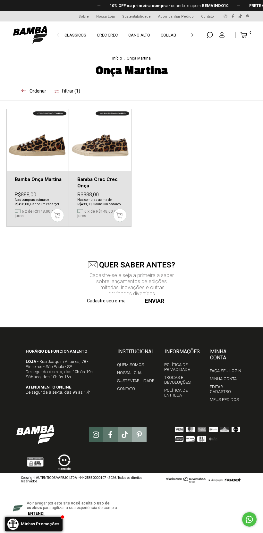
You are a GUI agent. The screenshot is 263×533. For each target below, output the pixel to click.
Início (117, 58)
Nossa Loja (105, 16)
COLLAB (168, 35)
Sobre (84, 16)
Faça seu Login (225, 370)
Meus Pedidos (224, 399)
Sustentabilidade (136, 16)
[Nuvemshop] (186, 481)
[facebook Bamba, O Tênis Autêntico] (233, 16)
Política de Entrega (176, 393)
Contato (207, 16)
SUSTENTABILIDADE (135, 380)
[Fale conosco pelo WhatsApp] (249, 519)
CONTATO (126, 388)
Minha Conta (223, 378)
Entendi (36, 513)
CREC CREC (107, 35)
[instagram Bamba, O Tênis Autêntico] (226, 16)
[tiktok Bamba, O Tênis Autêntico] (240, 16)
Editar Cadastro (220, 389)
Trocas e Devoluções (177, 380)
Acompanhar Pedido (176, 16)
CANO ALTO (139, 35)
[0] (238, 35)
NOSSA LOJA (129, 372)
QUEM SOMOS (130, 364)
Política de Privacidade (177, 367)
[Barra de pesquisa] (210, 35)
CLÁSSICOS (75, 35)
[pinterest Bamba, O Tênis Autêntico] (248, 16)
